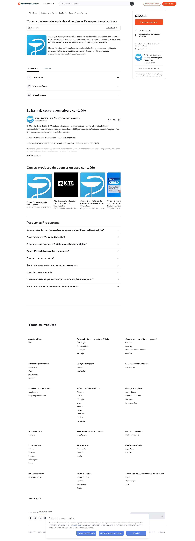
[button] (71, 77)
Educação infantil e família (136, 364)
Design (79, 367)
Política (80, 417)
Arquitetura (33, 392)
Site (127, 484)
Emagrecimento (83, 477)
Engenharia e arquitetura (39, 388)
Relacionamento (34, 477)
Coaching (128, 346)
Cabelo (31, 449)
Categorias (48, 3)
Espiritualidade (83, 346)
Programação (130, 481)
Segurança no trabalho (37, 396)
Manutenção (82, 435)
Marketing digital (132, 435)
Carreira (128, 342)
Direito (79, 396)
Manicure (31, 456)
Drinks (30, 371)
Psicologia (81, 421)
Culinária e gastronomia (38, 364)
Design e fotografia (85, 364)
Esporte (80, 481)
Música (79, 456)
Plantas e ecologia (133, 445)
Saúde (79, 488)
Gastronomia (33, 374)
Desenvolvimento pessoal (135, 350)
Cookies (162, 532)
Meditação (81, 350)
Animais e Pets (35, 339)
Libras (79, 410)
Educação (80, 399)
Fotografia (81, 371)
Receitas (31, 378)
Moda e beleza (34, 445)
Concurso (80, 392)
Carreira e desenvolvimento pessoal (141, 339)
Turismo (31, 435)
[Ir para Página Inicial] (29, 3)
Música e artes (83, 445)
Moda (30, 463)
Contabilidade (130, 392)
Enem (79, 403)
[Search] (132, 4)
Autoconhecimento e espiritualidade (93, 339)
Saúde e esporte (84, 473)
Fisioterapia (81, 484)
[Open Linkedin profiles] (40, 518)
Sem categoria (34, 498)
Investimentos (131, 403)
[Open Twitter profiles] (35, 518)
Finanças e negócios (134, 388)
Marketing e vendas (133, 431)
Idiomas (80, 406)
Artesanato (81, 449)
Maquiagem (33, 459)
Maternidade (130, 367)
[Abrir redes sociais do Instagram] (119, 120)
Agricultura (129, 449)
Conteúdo (33, 68)
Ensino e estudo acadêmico (89, 388)
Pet (29, 342)
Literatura (81, 414)
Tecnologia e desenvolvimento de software (144, 473)
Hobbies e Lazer (35, 431)
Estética (31, 452)
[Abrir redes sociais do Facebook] (109, 120)
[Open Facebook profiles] (30, 518)
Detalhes (46, 68)
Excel (127, 477)
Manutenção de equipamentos (90, 431)
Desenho (80, 452)
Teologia (80, 353)
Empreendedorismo (133, 396)
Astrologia (81, 342)
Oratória (128, 353)
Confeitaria (32, 367)
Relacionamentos (36, 473)
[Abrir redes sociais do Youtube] (114, 120)
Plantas (128, 452)
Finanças (128, 399)
